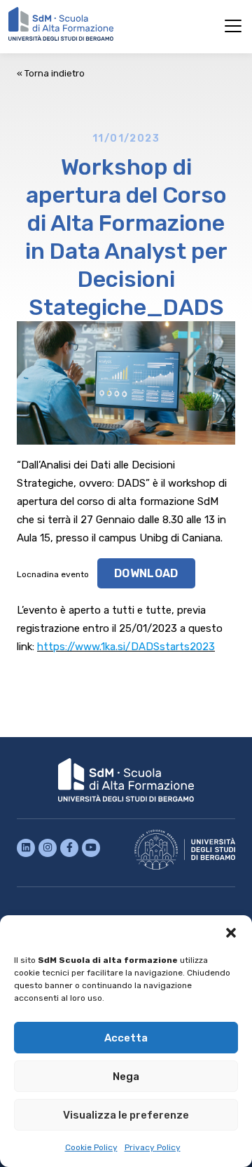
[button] (231, 933)
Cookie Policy (91, 1147)
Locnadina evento (53, 574)
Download (146, 573)
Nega (126, 1076)
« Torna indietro (51, 73)
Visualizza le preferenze (126, 1115)
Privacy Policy (153, 1147)
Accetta (126, 1038)
